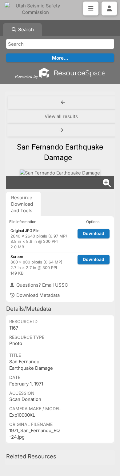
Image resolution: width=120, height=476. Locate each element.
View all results (61, 116)
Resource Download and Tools (22, 204)
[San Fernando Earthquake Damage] (60, 173)
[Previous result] (63, 102)
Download (93, 233)
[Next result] (61, 130)
